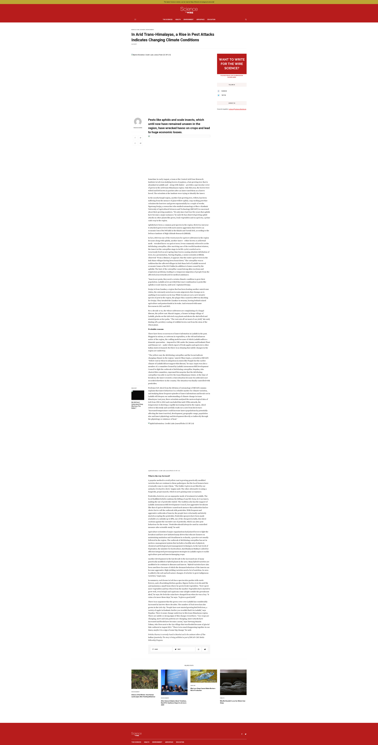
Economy (142, 29)
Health (222, 698)
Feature (192, 685)
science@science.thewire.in (237, 109)
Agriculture (135, 29)
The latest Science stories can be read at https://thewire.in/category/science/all (189, 2)
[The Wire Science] (189, 10)
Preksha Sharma (137, 127)
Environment (150, 29)
